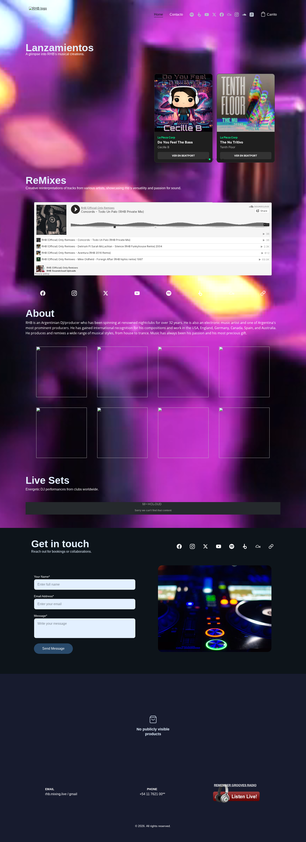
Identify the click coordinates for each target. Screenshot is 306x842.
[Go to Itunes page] (252, 14)
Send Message (53, 648)
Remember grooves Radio (235, 785)
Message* (40, 615)
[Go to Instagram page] (238, 14)
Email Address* (44, 596)
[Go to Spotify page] (193, 14)
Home (158, 14)
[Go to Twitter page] (216, 14)
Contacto (176, 14)
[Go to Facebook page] (223, 14)
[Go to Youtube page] (208, 14)
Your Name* (42, 576)
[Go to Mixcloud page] (231, 14)
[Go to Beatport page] (201, 14)
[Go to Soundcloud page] (246, 14)
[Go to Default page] (263, 293)
